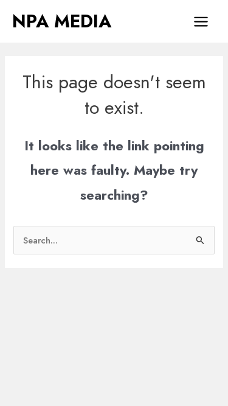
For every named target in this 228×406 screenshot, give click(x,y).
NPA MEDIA (61, 21)
